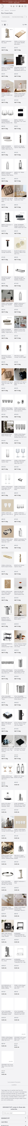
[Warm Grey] (2, 166)
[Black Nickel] (15, 166)
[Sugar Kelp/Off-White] (2, 650)
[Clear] (15, 109)
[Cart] (22, 6)
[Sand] (2, 52)
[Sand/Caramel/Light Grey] (2, 81)
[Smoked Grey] (17, 109)
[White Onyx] (15, 280)
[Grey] (2, 451)
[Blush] (2, 850)
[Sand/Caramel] (15, 52)
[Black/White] (15, 81)
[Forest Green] (17, 280)
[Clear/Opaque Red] (15, 650)
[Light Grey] (17, 1019)
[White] (15, 365)
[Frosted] (2, 536)
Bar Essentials (13, 10)
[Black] (15, 138)
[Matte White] (4, 251)
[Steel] (4, 52)
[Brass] (17, 166)
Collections (7, 10)
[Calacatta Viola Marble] (19, 280)
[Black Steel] (17, 707)
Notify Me (16, 846)
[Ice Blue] (17, 422)
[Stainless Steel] (2, 195)
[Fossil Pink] (4, 935)
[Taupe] (6, 166)
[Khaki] (4, 223)
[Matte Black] (2, 251)
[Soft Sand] (19, 707)
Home (2, 10)
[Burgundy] (19, 1019)
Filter (26, 24)
